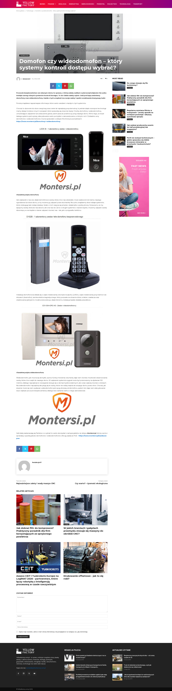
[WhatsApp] (71, 86)
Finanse (51, 4)
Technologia (125, 4)
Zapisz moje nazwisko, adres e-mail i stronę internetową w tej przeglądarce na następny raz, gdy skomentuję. (53, 632)
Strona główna (20, 11)
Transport (137, 4)
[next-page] (117, 150)
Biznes (42, 4)
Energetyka (74, 4)
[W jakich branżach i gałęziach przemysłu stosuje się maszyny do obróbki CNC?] (86, 509)
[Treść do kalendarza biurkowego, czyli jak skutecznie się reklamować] (117, 667)
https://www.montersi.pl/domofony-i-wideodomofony (38, 121)
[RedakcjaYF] (18, 79)
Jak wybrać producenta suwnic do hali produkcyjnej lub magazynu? (140, 127)
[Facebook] (53, 86)
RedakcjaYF (26, 79)
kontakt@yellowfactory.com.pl (36, 668)
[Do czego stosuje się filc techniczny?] (118, 86)
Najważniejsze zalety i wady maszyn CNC (35, 483)
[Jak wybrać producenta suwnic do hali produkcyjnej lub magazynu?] (118, 128)
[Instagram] (24, 674)
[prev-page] (113, 150)
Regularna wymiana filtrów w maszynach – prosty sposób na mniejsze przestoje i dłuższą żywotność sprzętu (140, 113)
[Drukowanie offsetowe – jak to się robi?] (86, 557)
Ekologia (62, 4)
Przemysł (101, 4)
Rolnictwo (112, 4)
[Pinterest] (65, 86)
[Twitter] (59, 86)
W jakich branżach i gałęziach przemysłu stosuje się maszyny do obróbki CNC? (83, 531)
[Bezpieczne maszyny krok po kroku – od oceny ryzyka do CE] (117, 658)
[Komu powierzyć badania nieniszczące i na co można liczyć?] (69, 658)
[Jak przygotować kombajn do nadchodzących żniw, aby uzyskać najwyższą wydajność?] (117, 677)
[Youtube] (34, 674)
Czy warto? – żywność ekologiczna (91, 483)
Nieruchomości (88, 4)
